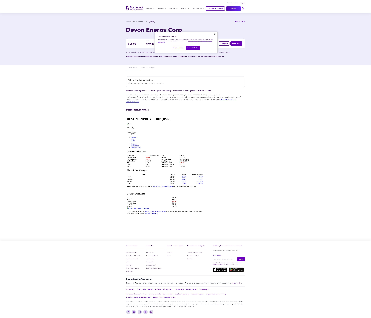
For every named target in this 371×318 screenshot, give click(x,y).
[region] (186, 42)
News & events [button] (196, 8)
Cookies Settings (178, 48)
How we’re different (152, 255)
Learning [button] (183, 8)
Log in (243, 3)
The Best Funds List (192, 255)
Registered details (155, 294)
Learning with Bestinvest (153, 268)
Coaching (169, 252)
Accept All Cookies (193, 48)
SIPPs (127, 262)
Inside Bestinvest (151, 265)
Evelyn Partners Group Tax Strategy (164, 297)
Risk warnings (179, 289)
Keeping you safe (191, 289)
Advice (169, 255)
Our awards (149, 262)
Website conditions (154, 289)
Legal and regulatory (182, 294)
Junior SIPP (129, 265)
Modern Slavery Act (197, 294)
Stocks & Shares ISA (131, 252)
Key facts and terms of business (136, 294)
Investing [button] (160, 8)
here (218, 304)
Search (128, 21)
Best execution (168, 294)
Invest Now (236, 43)
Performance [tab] (132, 67)
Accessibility (130, 289)
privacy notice (236, 283)
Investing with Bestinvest (194, 252)
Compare (224, 43)
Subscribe (190, 259)
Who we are (149, 252)
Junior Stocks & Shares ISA (133, 255)
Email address (217, 255)
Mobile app (129, 271)
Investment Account (132, 259)
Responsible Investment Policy (216, 294)
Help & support (232, 3)
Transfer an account (215, 8)
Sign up (233, 8)
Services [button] (149, 8)
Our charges (150, 259)
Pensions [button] (172, 8)
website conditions (218, 264)
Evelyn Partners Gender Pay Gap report (138, 297)
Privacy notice (167, 289)
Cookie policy (141, 289)
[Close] (215, 34)
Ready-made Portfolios (132, 268)
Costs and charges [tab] (147, 67)
